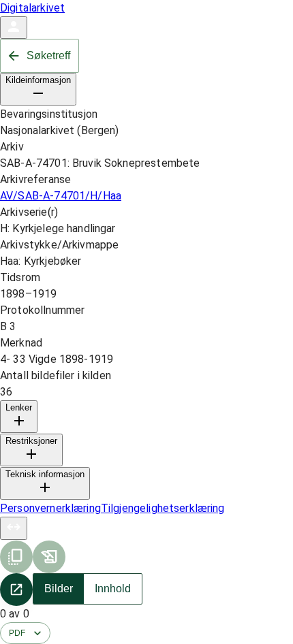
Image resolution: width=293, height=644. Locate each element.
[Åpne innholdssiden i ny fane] (16, 589)
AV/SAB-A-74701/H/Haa (60, 195)
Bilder (58, 588)
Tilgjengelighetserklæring (163, 508)
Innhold (113, 588)
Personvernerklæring (50, 508)
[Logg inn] (13, 27)
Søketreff (48, 55)
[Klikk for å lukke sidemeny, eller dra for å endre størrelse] (13, 528)
